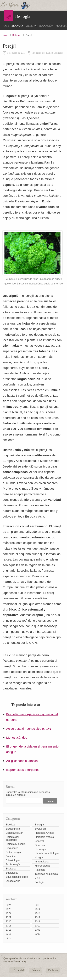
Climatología (13, 860)
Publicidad (53, 970)
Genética (40, 845)
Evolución (40, 828)
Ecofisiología (13, 864)
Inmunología (41, 861)
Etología (39, 824)
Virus (38, 877)
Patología (40, 869)
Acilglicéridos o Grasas (22, 761)
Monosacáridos (16, 737)
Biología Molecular (16, 843)
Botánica (16, 35)
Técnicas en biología (46, 873)
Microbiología (42, 865)
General (39, 840)
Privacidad (19, 970)
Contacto (36, 970)
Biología (17, 25)
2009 (37, 929)
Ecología (10, 868)
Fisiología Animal (44, 832)
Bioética (10, 824)
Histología (40, 849)
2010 (37, 925)
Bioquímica (12, 848)
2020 (8, 921)
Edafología (12, 872)
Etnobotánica (13, 880)
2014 (37, 909)
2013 (37, 913)
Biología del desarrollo (12, 838)
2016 (8, 937)
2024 (8, 905)
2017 (8, 933)
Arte (6, 25)
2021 (8, 917)
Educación (46, 25)
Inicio (5, 35)
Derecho (31, 25)
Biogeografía (13, 828)
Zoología (39, 882)
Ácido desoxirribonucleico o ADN (28, 728)
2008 (37, 933)
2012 (37, 917)
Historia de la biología (47, 853)
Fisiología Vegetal (44, 836)
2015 (37, 905)
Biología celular (14, 832)
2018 (8, 929)
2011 (37, 921)
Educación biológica (17, 876)
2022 (8, 913)
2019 (8, 925)
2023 (8, 909)
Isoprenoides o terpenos (22, 769)
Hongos (39, 857)
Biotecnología (13, 852)
